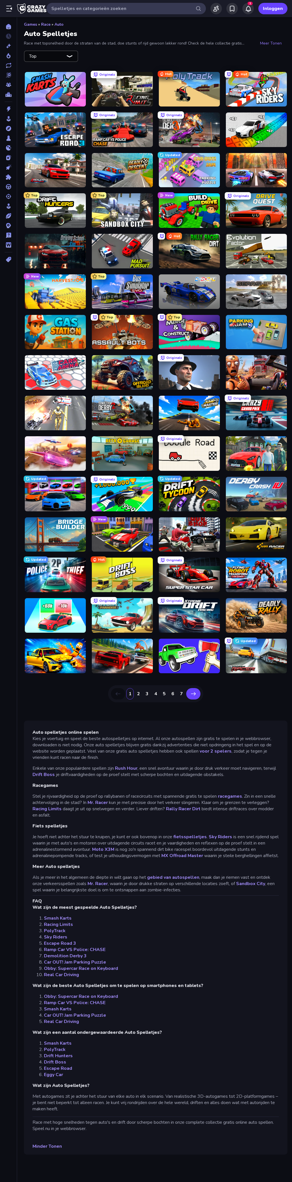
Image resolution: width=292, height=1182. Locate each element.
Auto (59, 24)
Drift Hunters (58, 1056)
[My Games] (232, 8)
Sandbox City (250, 884)
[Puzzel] (8, 177)
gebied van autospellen (173, 877)
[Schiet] (8, 196)
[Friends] (216, 8)
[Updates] (8, 65)
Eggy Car (53, 1075)
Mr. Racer (98, 802)
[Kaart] (8, 157)
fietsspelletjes (190, 837)
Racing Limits (47, 809)
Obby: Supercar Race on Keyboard (81, 968)
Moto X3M (103, 849)
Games (30, 24)
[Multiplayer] (8, 85)
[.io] (8, 148)
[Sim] (8, 206)
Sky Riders (220, 837)
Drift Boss (44, 774)
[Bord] (8, 138)
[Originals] (8, 75)
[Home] (8, 26)
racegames (230, 796)
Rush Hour (126, 768)
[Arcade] (8, 119)
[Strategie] (8, 225)
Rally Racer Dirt (183, 809)
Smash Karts (58, 918)
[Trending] (8, 56)
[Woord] (8, 245)
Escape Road (58, 1068)
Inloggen (273, 8)
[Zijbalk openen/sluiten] (9, 8)
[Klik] (8, 167)
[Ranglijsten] (8, 94)
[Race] (8, 187)
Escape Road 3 (60, 943)
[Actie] (8, 109)
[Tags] (8, 259)
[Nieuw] (8, 46)
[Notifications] (248, 8)
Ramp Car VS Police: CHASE (75, 949)
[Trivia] (8, 235)
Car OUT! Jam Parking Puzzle (75, 962)
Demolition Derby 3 (65, 956)
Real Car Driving (61, 975)
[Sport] (8, 216)
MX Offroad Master (182, 856)
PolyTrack (55, 931)
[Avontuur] (8, 128)
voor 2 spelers (216, 751)
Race (45, 24)
